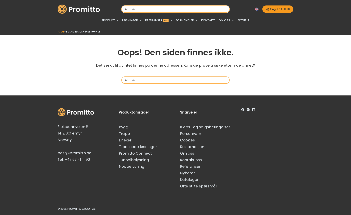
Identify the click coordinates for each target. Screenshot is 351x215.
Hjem (61, 31)
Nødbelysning (131, 166)
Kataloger (189, 179)
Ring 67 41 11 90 (280, 9)
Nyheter (187, 173)
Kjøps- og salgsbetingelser (205, 127)
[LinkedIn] (253, 109)
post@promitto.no (74, 153)
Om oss (224, 20)
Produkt (108, 20)
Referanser (156, 20)
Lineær (125, 140)
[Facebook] (242, 109)
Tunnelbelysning (134, 159)
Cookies (187, 140)
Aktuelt (243, 20)
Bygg (123, 127)
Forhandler (185, 20)
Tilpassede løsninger (138, 146)
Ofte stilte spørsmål (198, 186)
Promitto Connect (135, 153)
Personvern (190, 133)
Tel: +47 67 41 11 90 (74, 159)
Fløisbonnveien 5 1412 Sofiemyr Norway (73, 133)
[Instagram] (248, 109)
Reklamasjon (192, 146)
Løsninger (130, 20)
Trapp (124, 133)
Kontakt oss (191, 159)
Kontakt (208, 20)
